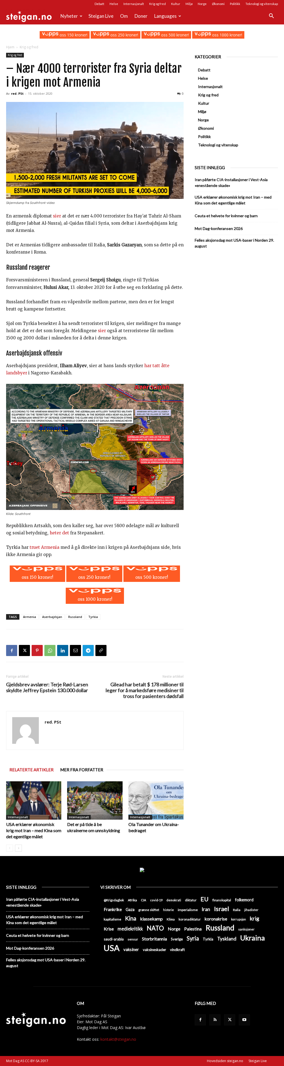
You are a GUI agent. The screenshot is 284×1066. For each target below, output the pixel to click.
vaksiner (131, 949)
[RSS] (214, 1019)
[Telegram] (88, 650)
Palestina (193, 928)
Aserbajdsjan (52, 617)
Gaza (130, 909)
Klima (171, 919)
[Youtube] (244, 1019)
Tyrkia (93, 617)
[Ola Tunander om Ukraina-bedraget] (156, 800)
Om (124, 16)
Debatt (99, 4)
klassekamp (151, 918)
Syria (193, 938)
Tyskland (226, 939)
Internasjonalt (133, 4)
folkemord (244, 899)
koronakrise (216, 918)
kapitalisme (112, 919)
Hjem (10, 47)
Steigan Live (100, 16)
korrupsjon (238, 919)
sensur (133, 939)
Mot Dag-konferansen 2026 (219, 228)
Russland (75, 617)
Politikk (235, 4)
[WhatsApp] (49, 650)
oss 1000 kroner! (226, 34)
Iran (206, 909)
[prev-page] (9, 848)
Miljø (189, 4)
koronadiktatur (190, 919)
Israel (221, 909)
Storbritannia (154, 938)
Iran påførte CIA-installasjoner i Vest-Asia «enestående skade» (231, 182)
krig (254, 918)
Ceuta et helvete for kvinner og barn (226, 215)
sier (57, 216)
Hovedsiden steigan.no (225, 1061)
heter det (59, 532)
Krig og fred (157, 4)
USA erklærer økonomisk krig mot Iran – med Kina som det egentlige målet (33, 830)
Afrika (132, 900)
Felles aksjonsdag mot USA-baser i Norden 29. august (234, 243)
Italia (236, 910)
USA (112, 948)
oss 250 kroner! (123, 34)
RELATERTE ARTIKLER (31, 769)
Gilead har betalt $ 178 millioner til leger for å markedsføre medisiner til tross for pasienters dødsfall (145, 690)
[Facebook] (11, 650)
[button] (271, 16)
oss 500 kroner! (174, 34)
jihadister (251, 910)
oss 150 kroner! (73, 34)
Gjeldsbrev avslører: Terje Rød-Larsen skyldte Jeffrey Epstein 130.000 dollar (47, 687)
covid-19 (156, 900)
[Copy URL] (100, 650)
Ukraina (252, 938)
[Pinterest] (37, 650)
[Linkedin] (62, 650)
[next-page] (18, 848)
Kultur (175, 4)
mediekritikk (130, 928)
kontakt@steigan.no (118, 1039)
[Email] (75, 650)
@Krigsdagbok (114, 900)
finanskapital (221, 900)
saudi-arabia (114, 939)
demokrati (173, 900)
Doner (141, 16)
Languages (165, 16)
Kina (130, 918)
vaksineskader (154, 949)
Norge (202, 4)
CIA (143, 900)
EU (205, 899)
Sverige (177, 939)
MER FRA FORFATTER (81, 769)
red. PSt (17, 93)
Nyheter (69, 16)
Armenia (29, 617)
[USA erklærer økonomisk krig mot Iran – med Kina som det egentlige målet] (33, 800)
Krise (109, 928)
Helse (114, 4)
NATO (155, 928)
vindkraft (177, 949)
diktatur (191, 900)
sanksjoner (246, 929)
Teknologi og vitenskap (261, 4)
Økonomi (218, 4)
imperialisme (188, 910)
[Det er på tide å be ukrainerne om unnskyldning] (94, 800)
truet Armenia (44, 547)
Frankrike (113, 909)
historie (168, 910)
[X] (24, 650)
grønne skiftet (148, 910)
